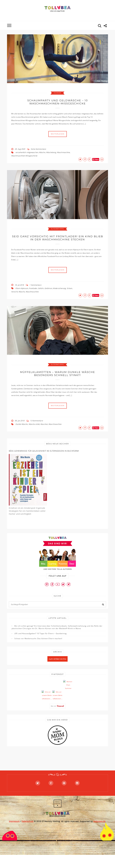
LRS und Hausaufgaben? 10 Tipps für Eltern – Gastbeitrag (40, 633)
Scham (69, 288)
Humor (57, 93)
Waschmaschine (63, 152)
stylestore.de (99, 821)
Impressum (14, 821)
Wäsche (42, 152)
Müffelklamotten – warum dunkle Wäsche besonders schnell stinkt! (57, 374)
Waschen (44, 424)
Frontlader (33, 288)
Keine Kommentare (38, 149)
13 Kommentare (36, 420)
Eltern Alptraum (21, 288)
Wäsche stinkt (34, 424)
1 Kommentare (35, 285)
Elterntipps (57, 229)
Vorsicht (14, 291)
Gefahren (48, 288)
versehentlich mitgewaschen (26, 152)
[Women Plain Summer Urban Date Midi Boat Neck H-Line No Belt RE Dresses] (68, 685)
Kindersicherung (59, 288)
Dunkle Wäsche (21, 424)
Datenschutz (28, 821)
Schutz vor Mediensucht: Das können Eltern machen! (38, 638)
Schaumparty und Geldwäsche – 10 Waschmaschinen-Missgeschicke (57, 102)
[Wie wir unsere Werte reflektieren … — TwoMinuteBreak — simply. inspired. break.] (47, 695)
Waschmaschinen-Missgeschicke (24, 156)
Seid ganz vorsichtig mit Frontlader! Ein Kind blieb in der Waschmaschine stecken (57, 238)
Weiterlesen (57, 134)
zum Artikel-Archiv (57, 659)
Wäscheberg (51, 152)
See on (54, 706)
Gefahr (41, 288)
